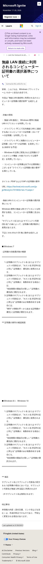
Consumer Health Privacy (12, 557)
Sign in (38, 26)
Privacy (16, 554)
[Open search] (32, 26)
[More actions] (39, 55)
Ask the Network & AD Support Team (18, 55)
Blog (34, 550)
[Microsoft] (21, 25)
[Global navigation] (2, 26)
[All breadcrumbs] (4, 55)
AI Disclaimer (7, 550)
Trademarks (6, 560)
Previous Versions (22, 550)
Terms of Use (32, 557)
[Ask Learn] (35, 55)
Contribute (6, 554)
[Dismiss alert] (39, 4)
